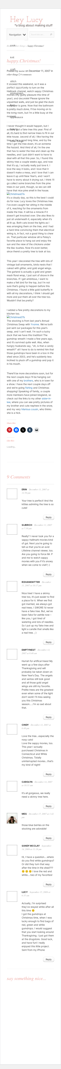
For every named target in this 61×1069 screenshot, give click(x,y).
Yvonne (35, 324)
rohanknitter (31, 582)
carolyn (27, 781)
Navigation (15, 34)
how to (14, 129)
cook (13, 45)
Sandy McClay (31, 845)
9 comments (26, 74)
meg (24, 813)
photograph (16, 93)
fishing (29, 387)
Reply (49, 517)
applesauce (16, 117)
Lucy (25, 892)
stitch (13, 81)
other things (16, 141)
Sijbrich (27, 525)
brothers (28, 380)
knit (12, 57)
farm (12, 105)
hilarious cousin (29, 409)
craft (12, 69)
